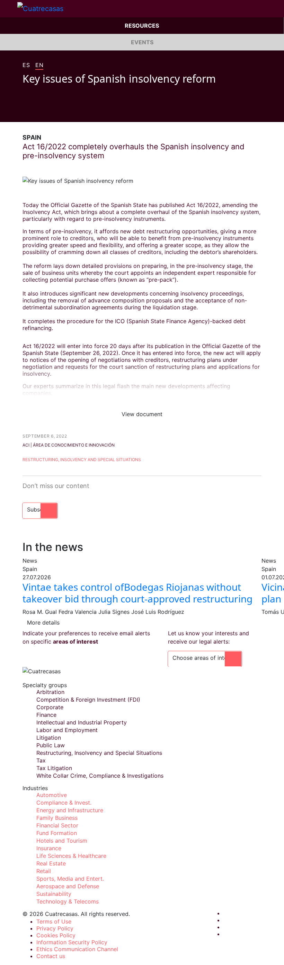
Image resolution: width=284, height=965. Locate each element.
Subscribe (40, 509)
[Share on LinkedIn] (51, 111)
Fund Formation (56, 833)
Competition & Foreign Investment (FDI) (88, 699)
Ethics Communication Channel (77, 949)
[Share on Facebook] (25, 111)
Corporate (49, 707)
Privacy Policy (54, 928)
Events (142, 42)
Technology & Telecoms (67, 901)
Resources (142, 25)
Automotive (51, 795)
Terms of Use (53, 921)
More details (43, 622)
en (39, 65)
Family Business (57, 818)
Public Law (50, 745)
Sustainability (53, 894)
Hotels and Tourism (61, 840)
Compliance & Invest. (63, 802)
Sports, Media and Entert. (70, 878)
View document (142, 414)
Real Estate (51, 863)
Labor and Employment (67, 730)
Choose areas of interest (204, 657)
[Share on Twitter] (38, 111)
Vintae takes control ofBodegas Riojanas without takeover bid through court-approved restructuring (137, 592)
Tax (41, 760)
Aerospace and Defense (67, 886)
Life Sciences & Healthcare (71, 856)
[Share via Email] (65, 111)
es (26, 65)
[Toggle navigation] (8, 8)
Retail (43, 871)
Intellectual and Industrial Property (81, 722)
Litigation (48, 737)
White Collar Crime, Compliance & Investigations (99, 775)
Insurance (48, 848)
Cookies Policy (56, 935)
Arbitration (50, 692)
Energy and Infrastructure (69, 810)
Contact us (50, 956)
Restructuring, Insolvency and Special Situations (82, 459)
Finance (46, 715)
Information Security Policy (71, 942)
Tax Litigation (54, 768)
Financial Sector (57, 825)
